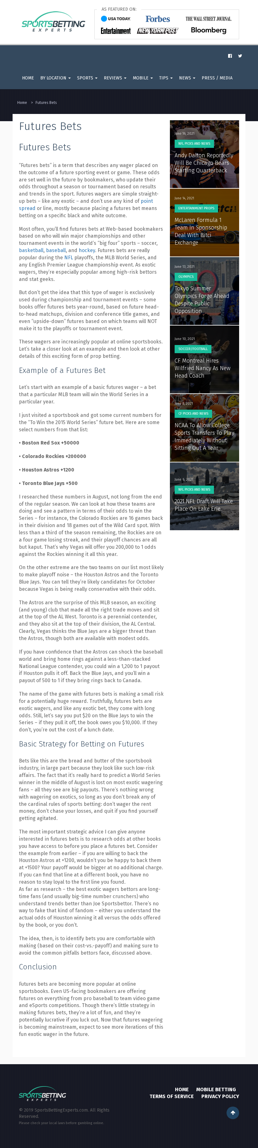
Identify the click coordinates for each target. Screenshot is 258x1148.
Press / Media (217, 78)
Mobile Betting (216, 1089)
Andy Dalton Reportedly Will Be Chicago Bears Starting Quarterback (204, 163)
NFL (68, 258)
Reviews (113, 78)
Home (28, 78)
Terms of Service (171, 1096)
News (185, 78)
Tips (164, 78)
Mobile (141, 78)
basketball (31, 250)
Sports (85, 78)
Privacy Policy (220, 1096)
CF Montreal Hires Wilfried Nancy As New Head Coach (203, 368)
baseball (56, 250)
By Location (54, 78)
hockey (87, 250)
